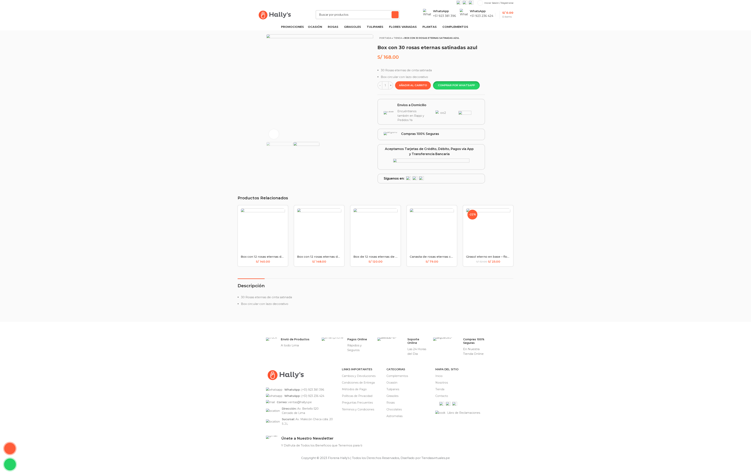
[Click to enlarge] (274, 134)
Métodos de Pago (354, 389)
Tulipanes (392, 389)
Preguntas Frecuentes (357, 402)
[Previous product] (473, 39)
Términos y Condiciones (358, 409)
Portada (385, 38)
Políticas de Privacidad (357, 396)
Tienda (397, 38)
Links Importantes (357, 369)
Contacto (441, 396)
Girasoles (392, 396)
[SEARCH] (395, 14)
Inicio (439, 376)
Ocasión (391, 382)
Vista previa (282, 214)
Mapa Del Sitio (446, 369)
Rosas (390, 402)
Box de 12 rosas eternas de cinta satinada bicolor (390, 256)
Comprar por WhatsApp (456, 85)
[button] (456, 85)
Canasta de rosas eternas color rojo (437, 256)
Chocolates (394, 409)
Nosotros (441, 382)
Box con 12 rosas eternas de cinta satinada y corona (280, 256)
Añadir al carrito (413, 85)
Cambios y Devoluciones (359, 376)
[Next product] (480, 39)
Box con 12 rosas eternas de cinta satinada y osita (334, 256)
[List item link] (302, 389)
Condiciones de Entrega (358, 382)
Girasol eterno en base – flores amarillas (496, 256)
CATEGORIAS (395, 369)
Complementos (397, 376)
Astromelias (394, 416)
